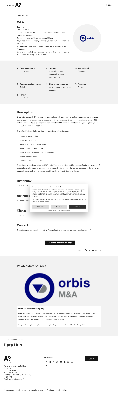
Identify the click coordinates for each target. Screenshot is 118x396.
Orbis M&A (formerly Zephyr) (31, 309)
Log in (91, 359)
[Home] (4, 339)
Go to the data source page (60, 243)
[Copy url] (99, 250)
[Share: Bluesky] (86, 250)
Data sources (22, 15)
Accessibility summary (36, 390)
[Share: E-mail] (96, 250)
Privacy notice (9, 390)
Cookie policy (21, 390)
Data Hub (10, 6)
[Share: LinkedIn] (89, 250)
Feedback (50, 390)
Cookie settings (61, 390)
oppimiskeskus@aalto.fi (82, 230)
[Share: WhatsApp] (93, 250)
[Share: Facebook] (83, 250)
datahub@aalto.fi (16, 379)
